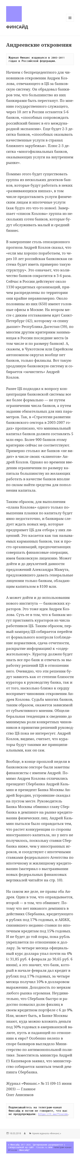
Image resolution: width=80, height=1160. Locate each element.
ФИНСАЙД (17, 27)
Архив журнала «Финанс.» (46, 1133)
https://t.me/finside (53, 1114)
